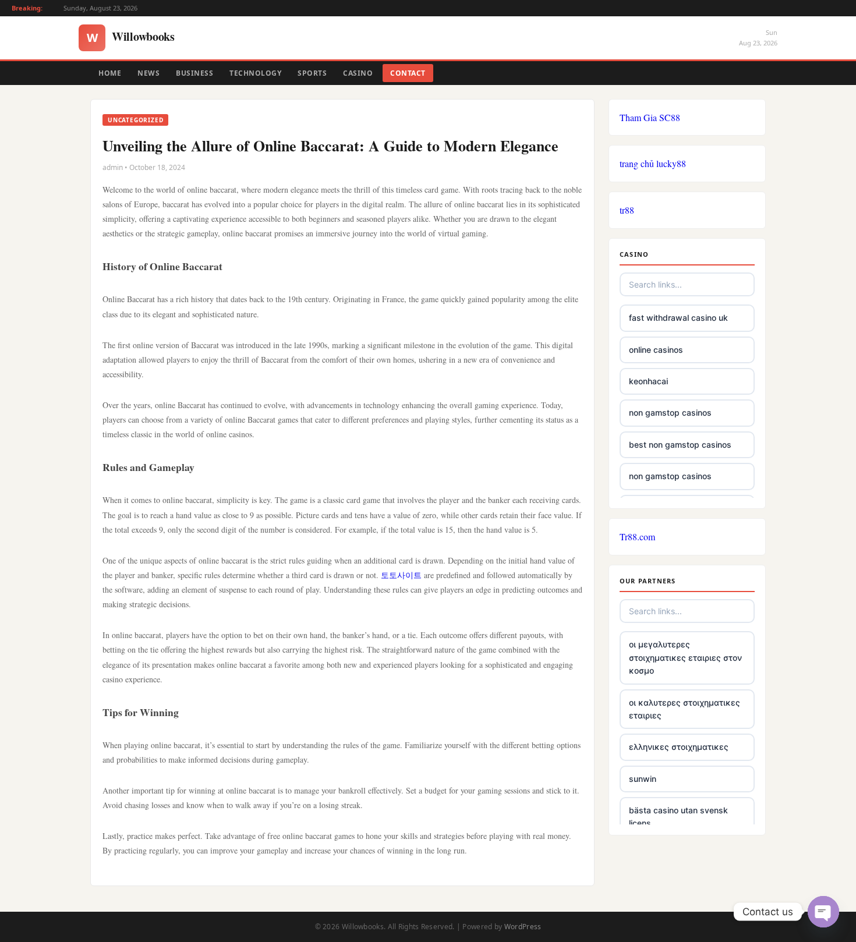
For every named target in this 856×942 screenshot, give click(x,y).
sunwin (642, 779)
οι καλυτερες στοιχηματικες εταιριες (684, 708)
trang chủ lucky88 (653, 163)
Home (109, 73)
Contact (408, 73)
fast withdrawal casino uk (678, 318)
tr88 (627, 210)
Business (194, 73)
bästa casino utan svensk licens (678, 816)
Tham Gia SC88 (650, 117)
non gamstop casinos (670, 412)
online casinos (656, 350)
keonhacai (648, 381)
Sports (312, 73)
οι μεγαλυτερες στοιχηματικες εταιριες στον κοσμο (685, 657)
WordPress (523, 927)
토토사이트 (401, 574)
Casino (358, 73)
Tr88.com (637, 536)
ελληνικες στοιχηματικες (678, 747)
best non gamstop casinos (680, 444)
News (148, 73)
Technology (255, 73)
